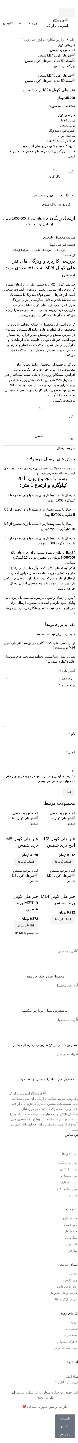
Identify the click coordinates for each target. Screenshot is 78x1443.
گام (70, 172)
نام (72, 733)
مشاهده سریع (70, 831)
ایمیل (70, 752)
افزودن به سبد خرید (43, 195)
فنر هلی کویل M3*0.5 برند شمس (25, 902)
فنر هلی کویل (66, 45)
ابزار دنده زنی (33, 39)
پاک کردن (53, 176)
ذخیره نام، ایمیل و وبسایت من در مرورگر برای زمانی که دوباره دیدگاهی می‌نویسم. (40, 778)
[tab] (60, 250)
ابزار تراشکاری (55, 39)
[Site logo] (55, 23)
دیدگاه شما (67, 685)
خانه (72, 39)
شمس (39, 436)
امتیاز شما (67, 670)
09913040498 (48, 1143)
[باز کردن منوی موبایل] (73, 23)
